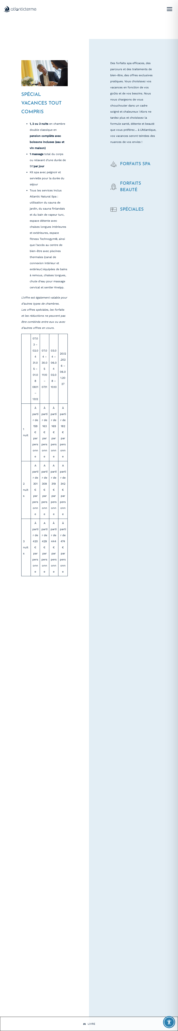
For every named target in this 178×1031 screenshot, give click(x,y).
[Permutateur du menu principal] (169, 9)
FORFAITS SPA (135, 164)
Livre (91, 1023)
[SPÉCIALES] (113, 209)
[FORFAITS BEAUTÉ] (113, 187)
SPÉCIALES (132, 209)
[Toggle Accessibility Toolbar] (169, 1022)
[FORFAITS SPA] (113, 164)
